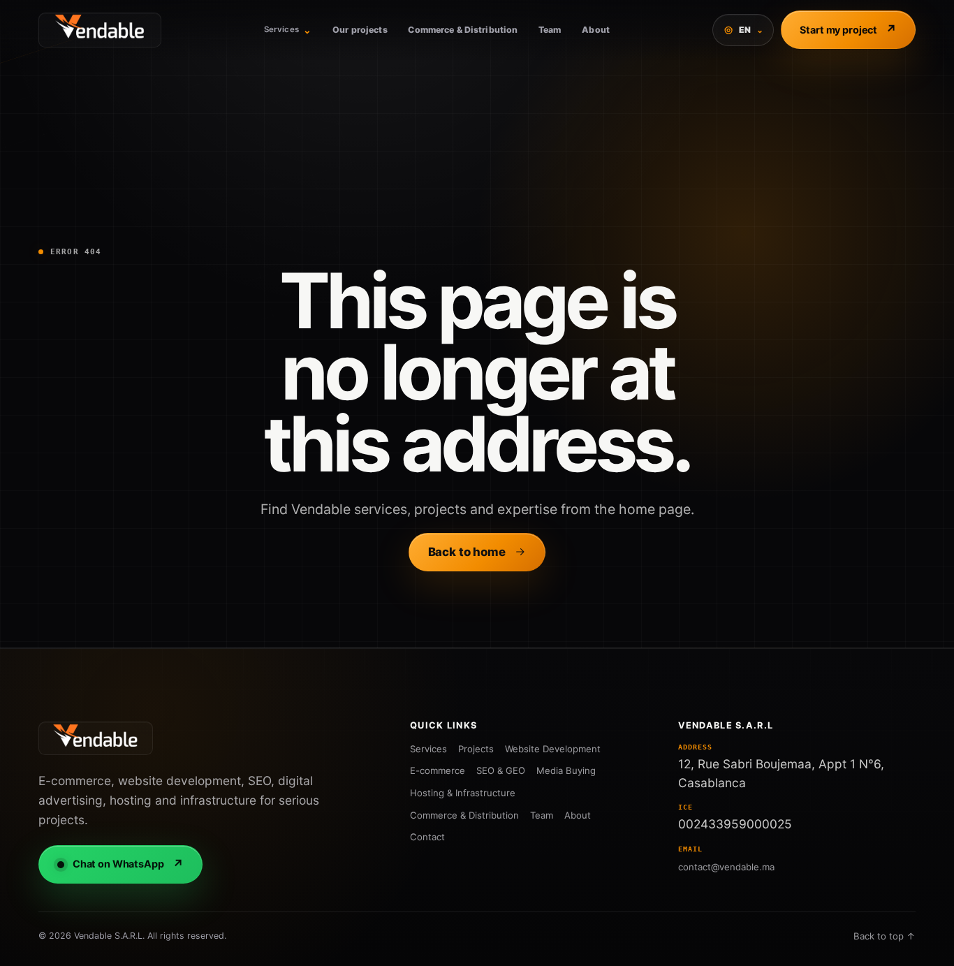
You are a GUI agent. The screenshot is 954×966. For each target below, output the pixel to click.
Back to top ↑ (884, 936)
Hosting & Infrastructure (462, 792)
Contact (427, 836)
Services (288, 30)
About (596, 29)
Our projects (359, 29)
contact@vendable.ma (726, 866)
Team (550, 29)
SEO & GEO (500, 770)
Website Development (553, 748)
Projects (476, 748)
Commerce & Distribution (463, 29)
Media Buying (566, 770)
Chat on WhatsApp (128, 864)
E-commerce (437, 770)
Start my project (848, 29)
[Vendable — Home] (99, 30)
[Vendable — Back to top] (96, 738)
